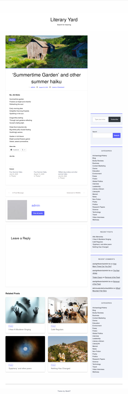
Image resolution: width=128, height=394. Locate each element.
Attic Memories (97, 236)
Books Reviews (98, 161)
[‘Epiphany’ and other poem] (25, 349)
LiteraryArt (96, 191)
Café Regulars (57, 329)
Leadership (96, 186)
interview (95, 184)
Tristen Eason (97, 277)
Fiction (94, 178)
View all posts (38, 213)
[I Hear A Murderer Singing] (25, 310)
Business (95, 163)
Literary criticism (98, 189)
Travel (94, 214)
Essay (94, 176)
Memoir (95, 194)
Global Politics (97, 181)
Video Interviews (98, 217)
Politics (95, 204)
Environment (97, 173)
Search (94, 132)
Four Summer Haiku (16, 172)
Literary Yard (64, 19)
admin (33, 87)
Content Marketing (99, 166)
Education (96, 171)
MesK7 (67, 391)
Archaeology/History (99, 155)
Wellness (95, 220)
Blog (94, 158)
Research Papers (98, 207)
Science (95, 209)
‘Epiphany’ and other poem (20, 368)
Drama (94, 168)
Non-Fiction (96, 199)
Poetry (12, 40)
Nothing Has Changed (60, 368)
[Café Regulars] (68, 310)
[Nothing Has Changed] (68, 349)
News (94, 196)
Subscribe (114, 119)
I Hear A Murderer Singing (19, 329)
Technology (96, 212)
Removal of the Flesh (112, 277)
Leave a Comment (58, 87)
